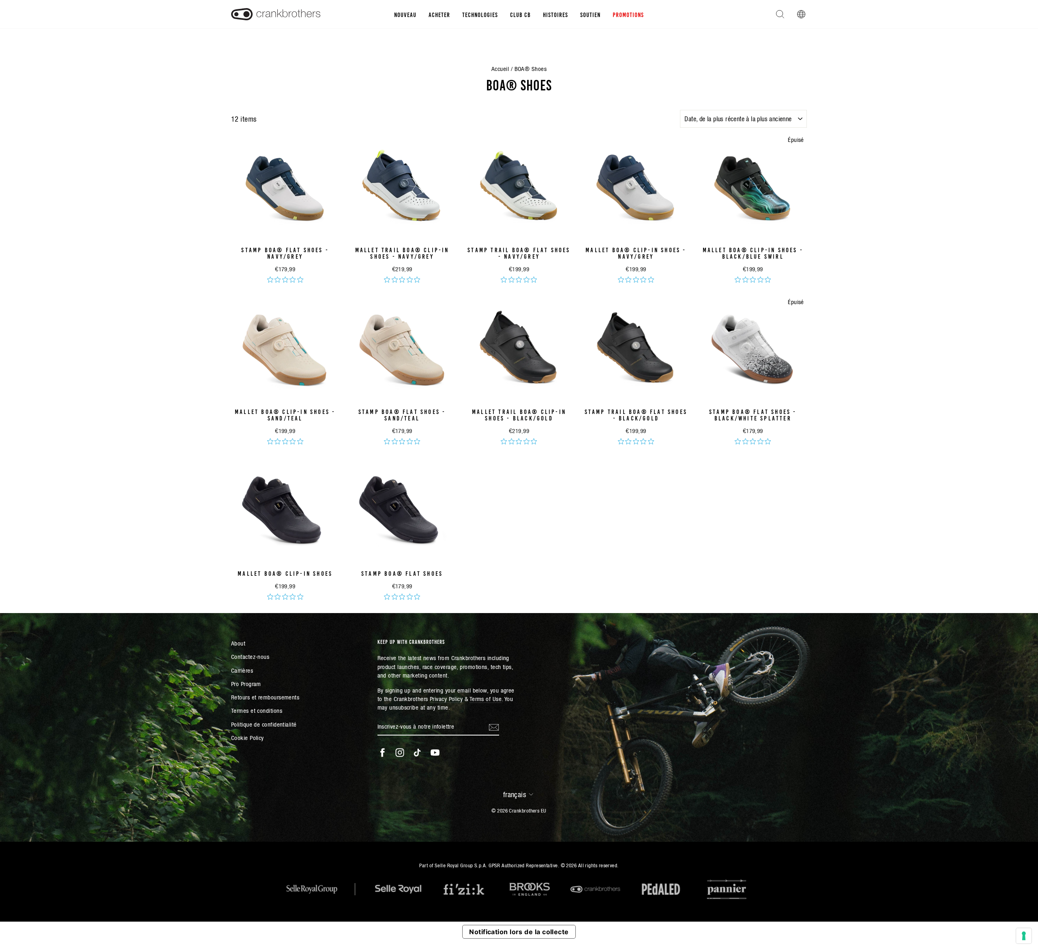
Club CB (520, 14)
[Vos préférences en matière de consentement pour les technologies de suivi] (1024, 936)
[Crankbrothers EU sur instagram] (400, 752)
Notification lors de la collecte (518, 932)
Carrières (242, 670)
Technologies (480, 14)
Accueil (500, 68)
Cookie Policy (247, 737)
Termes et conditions (256, 710)
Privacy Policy (446, 698)
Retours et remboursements (265, 697)
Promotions (628, 14)
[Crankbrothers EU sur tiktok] (417, 752)
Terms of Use (486, 698)
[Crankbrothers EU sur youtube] (435, 752)
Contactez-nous (250, 656)
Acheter (439, 14)
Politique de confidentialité (264, 724)
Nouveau (405, 14)
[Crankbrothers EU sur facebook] (382, 752)
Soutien (590, 14)
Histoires (555, 14)
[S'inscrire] (494, 726)
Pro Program (246, 683)
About (238, 643)
